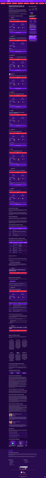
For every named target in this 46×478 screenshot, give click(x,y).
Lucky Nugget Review (18, 145)
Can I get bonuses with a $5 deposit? (13, 432)
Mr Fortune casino (10, 315)
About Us (26, 462)
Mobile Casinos (11, 462)
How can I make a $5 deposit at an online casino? (14, 435)
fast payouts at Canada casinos (23, 391)
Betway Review (33, 29)
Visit (18, 330)
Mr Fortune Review (18, 32)
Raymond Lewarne (15, 413)
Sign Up (18, 21)
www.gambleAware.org (23, 470)
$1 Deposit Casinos (3, 3)
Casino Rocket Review (18, 51)
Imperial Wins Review (18, 88)
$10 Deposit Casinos (20, 3)
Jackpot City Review (18, 204)
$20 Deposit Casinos (26, 3)
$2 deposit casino (19, 217)
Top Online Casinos (32, 3)
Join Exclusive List (33, 40)
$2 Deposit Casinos (8, 3)
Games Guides (11, 463)
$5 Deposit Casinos (14, 3)
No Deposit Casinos (41, 3)
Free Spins (37, 3)
